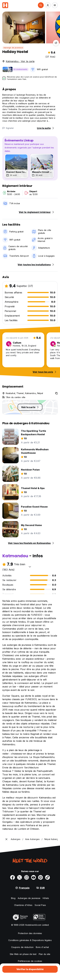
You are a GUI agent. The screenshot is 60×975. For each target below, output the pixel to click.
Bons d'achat (42, 947)
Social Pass (40, 905)
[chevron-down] (29, 566)
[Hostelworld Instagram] (26, 877)
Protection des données (30, 933)
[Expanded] (6, 839)
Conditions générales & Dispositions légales (30, 940)
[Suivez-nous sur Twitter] (19, 877)
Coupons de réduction (22, 947)
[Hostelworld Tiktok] (47, 877)
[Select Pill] (41, 5)
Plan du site (44, 954)
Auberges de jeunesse (29, 898)
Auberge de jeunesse (13, 48)
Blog (13, 898)
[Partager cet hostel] (56, 43)
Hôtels (46, 898)
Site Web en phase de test (23, 954)
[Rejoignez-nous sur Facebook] (12, 877)
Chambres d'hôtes (23, 905)
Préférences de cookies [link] (30, 961)
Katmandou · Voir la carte (20, 61)
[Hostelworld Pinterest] (40, 877)
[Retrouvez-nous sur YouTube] (33, 877)
